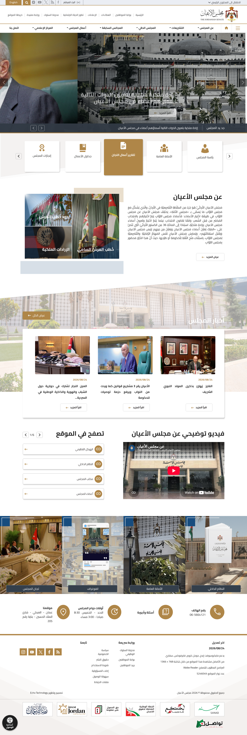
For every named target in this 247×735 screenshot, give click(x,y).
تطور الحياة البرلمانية (73, 15)
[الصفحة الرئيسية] (226, 28)
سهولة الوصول (101, 676)
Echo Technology (39, 692)
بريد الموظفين (127, 665)
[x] (46, 2)
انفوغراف (92, 588)
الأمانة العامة (154, 588)
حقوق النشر (102, 660)
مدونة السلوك (51, 15)
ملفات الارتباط (101, 682)
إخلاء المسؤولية (100, 671)
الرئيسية (139, 15)
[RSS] (52, 2)
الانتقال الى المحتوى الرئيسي (226, 2)
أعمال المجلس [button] (77, 27)
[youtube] (40, 2)
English (14, 2)
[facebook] (58, 2)
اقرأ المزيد (87, 85)
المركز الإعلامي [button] (44, 27)
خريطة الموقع (15, 15)
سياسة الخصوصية (103, 652)
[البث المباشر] (72, 2)
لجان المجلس (31, 588)
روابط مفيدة (33, 15)
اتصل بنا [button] (14, 27)
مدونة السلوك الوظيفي (127, 652)
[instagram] (34, 2)
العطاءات (106, 15)
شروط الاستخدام (100, 665)
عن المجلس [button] (207, 27)
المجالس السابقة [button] (112, 27)
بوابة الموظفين (123, 15)
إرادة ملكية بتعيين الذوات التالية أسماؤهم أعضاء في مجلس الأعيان (158, 128)
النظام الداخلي (216, 588)
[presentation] (229, 156)
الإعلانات (92, 15)
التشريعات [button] (178, 27)
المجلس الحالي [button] (147, 27)
